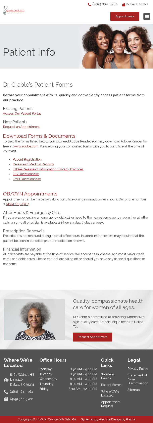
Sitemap (134, 390)
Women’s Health (108, 376)
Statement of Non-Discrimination (138, 379)
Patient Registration (27, 159)
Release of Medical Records (33, 164)
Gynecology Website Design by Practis (108, 419)
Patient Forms (111, 385)
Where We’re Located (110, 393)
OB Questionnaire (26, 174)
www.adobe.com (25, 146)
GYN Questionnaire (27, 179)
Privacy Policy (138, 369)
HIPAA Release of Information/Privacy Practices (48, 169)
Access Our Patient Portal (22, 113)
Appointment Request (111, 404)
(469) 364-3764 (17, 204)
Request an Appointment (21, 127)
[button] (146, 16)
